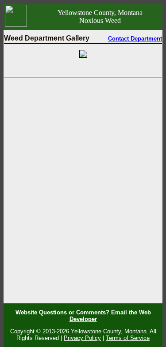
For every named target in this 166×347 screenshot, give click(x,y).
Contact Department (135, 38)
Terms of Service (128, 338)
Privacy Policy (82, 338)
